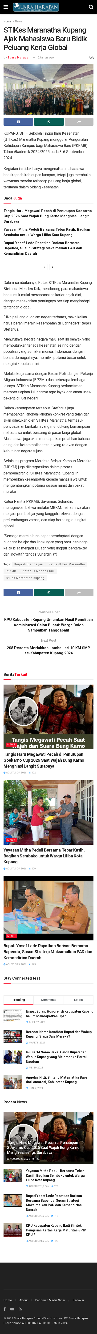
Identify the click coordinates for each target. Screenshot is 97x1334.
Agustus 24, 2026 (38, 1241)
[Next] (52, 267)
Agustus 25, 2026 (16, 772)
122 (33, 772)
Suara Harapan (19, 57)
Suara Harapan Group (27, 1318)
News (18, 21)
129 (33, 868)
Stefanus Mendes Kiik (38, 571)
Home (7, 21)
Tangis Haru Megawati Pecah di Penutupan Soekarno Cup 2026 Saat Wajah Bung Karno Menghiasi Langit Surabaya (48, 216)
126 (55, 1241)
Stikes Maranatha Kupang (25, 578)
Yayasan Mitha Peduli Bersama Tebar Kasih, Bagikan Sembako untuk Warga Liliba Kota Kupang (44, 856)
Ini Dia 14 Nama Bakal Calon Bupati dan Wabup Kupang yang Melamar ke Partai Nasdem (56, 1056)
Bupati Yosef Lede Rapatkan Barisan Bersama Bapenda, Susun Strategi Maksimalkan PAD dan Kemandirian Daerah (43, 248)
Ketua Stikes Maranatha (67, 564)
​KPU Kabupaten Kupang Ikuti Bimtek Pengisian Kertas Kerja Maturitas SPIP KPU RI (56, 1230)
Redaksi (78, 1300)
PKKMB (11, 571)
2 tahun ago (46, 57)
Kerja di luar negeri (28, 564)
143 (33, 964)
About (23, 1300)
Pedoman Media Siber (50, 1300)
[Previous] (44, 267)
